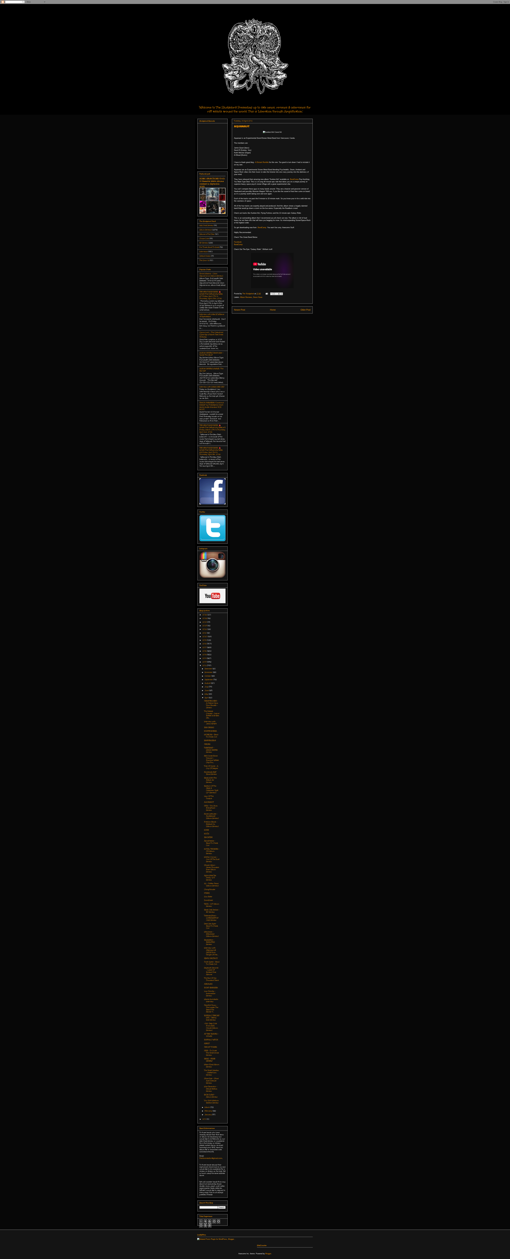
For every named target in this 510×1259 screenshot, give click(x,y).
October (208, 676)
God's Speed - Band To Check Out (211, 963)
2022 (204, 629)
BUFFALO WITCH (211, 1040)
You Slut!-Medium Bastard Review (211, 1101)
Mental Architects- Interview (211, 1000)
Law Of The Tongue (209, 797)
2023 (204, 626)
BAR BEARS (209, 727)
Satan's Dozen (204, 256)
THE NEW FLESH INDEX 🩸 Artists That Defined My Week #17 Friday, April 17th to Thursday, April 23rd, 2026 (211, 295)
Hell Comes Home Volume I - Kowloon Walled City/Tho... (211, 759)
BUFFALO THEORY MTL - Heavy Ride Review (211, 1017)
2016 (204, 651)
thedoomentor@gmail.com (210, 1158)
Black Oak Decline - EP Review (211, 911)
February (209, 1111)
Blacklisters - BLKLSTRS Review (209, 942)
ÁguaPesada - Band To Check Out (211, 843)
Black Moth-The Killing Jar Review (210, 780)
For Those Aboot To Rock (209, 247)
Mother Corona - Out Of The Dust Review (211, 859)
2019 (204, 640)
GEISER (207, 744)
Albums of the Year (206, 234)
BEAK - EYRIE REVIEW (209, 1060)
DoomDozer (208, 900)
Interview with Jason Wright (210, 722)
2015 (204, 655)
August (208, 683)
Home (273, 310)
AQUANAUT (209, 802)
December (209, 669)
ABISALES (208, 984)
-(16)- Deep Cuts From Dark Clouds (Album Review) (211, 1026)
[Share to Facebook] (279, 294)
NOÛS (206, 834)
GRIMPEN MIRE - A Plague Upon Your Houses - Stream (211, 704)
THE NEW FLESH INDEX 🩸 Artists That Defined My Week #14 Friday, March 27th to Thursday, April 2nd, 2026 (212, 428)
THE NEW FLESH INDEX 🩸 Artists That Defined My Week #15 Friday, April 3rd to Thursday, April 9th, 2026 (211, 451)
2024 (204, 622)
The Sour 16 (204, 260)
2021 (204, 633)
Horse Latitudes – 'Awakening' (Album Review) (211, 816)
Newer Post (239, 310)
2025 (204, 618)
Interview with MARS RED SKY (211, 387)
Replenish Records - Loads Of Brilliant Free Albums (211, 971)
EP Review (203, 243)
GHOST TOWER (210, 1047)
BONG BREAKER (211, 988)
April (207, 698)
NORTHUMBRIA (210, 731)
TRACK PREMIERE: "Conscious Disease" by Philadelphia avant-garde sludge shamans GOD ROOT (211, 406)
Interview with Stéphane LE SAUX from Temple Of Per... (211, 951)
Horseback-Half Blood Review (210, 773)
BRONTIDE (208, 837)
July (207, 687)
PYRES (207, 893)
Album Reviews (246, 297)
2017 (204, 647)
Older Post (306, 310)
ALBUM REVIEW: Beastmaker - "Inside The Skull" (211, 354)
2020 (205, 636)
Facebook (238, 242)
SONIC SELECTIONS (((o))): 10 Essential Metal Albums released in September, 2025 (212, 182)
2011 (204, 1119)
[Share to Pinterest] (281, 294)
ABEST (207, 1043)
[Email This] (271, 294)
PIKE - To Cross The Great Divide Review (211, 1053)
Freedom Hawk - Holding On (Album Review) (211, 824)
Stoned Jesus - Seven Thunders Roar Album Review (211, 868)
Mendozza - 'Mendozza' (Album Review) (211, 934)
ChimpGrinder (209, 889)
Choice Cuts (204, 239)
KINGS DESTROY (211, 958)
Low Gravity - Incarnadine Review (209, 993)
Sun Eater (208, 897)
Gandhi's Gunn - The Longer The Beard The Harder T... (211, 1008)
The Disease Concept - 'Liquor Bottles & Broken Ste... (212, 714)
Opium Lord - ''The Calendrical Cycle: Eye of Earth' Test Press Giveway (211, 334)
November (209, 672)
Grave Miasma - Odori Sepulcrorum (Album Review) (211, 275)
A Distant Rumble (262, 162)
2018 (204, 644)
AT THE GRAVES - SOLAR (211, 1035)
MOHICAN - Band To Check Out (211, 736)
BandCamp (294, 179)
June (207, 690)
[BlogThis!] (274, 294)
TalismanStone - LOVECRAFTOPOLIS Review (211, 918)
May (207, 694)
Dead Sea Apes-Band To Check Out (211, 926)
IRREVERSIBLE (210, 740)
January (208, 1115)
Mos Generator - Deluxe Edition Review (210, 1089)
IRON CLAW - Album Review (211, 1096)
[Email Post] (267, 294)
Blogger (268, 1254)
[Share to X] (276, 294)
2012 (204, 665)
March (207, 1107)
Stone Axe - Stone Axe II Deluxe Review (211, 1080)
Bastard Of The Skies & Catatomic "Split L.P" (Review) (211, 789)
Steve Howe (257, 297)
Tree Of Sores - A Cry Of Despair (211, 767)
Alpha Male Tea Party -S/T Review (210, 877)
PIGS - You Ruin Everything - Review (211, 808)
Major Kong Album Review (211, 1065)
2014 (204, 658)
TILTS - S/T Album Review (211, 905)
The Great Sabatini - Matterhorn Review (211, 1072)
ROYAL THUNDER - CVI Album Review (212, 851)
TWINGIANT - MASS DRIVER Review (211, 750)
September (209, 680)
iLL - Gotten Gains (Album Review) (211, 884)
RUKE (206, 830)
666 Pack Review (206, 225)
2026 (204, 615)
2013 (204, 662)
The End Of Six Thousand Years (211, 979)
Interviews (203, 252)
